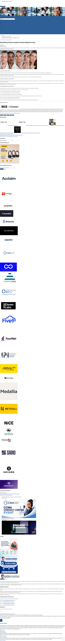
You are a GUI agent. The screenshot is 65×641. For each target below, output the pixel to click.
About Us (5, 30)
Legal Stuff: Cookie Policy (12, 33)
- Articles (1, 39)
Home (3, 22)
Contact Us (4, 29)
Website (18, 113)
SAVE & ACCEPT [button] (3, 640)
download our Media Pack (45, 593)
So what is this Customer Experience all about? (9, 136)
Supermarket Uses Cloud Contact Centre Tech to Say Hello (11, 135)
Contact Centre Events (6, 25)
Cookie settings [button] (3, 618)
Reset (5, 169)
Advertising (4, 26)
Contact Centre (9, 134)
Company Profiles (5, 24)
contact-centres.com (11, 613)
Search (1, 17)
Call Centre (4, 134)
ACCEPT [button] (8, 618)
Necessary (3, 631)
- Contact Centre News (7, 39)
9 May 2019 (2, 45)
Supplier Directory (5, 23)
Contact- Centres (3, 46)
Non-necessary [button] (3, 635)
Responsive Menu (2, 6)
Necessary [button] (2, 630)
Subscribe (3, 27)
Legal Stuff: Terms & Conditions (11, 31)
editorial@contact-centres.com (9, 600)
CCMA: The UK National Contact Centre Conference (10, 493)
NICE (13, 134)
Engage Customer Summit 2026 (6, 495)
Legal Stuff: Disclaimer (11, 32)
